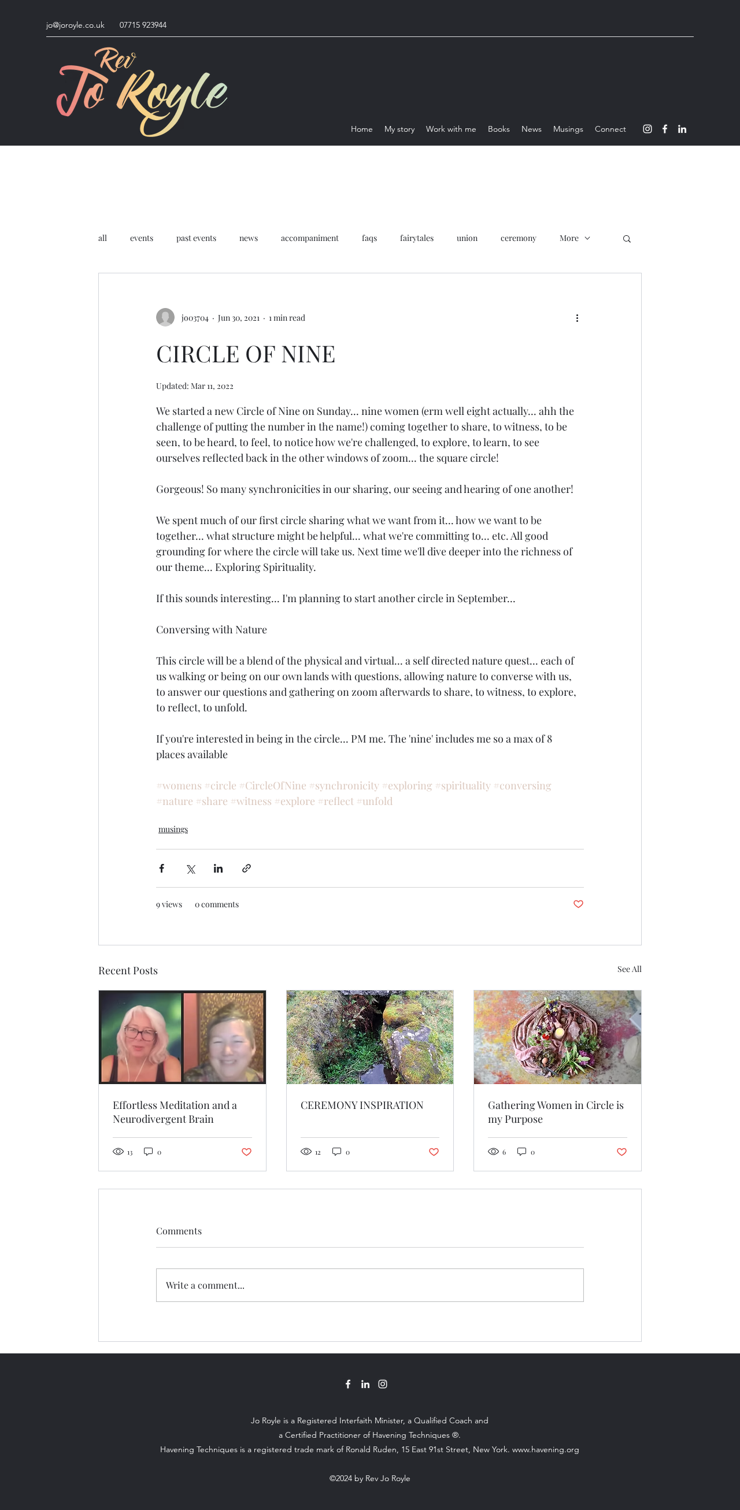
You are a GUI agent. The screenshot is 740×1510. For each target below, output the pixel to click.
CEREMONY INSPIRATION (362, 1105)
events (141, 237)
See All (629, 968)
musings (173, 828)
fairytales (417, 237)
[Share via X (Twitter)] (189, 868)
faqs (369, 237)
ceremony (518, 237)
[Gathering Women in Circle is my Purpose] (557, 1037)
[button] (626, 238)
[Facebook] (665, 129)
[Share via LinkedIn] (218, 868)
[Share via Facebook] (161, 868)
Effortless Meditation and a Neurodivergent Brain (175, 1112)
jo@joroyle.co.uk (75, 25)
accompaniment (310, 237)
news (248, 237)
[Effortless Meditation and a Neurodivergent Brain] (182, 1037)
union (467, 237)
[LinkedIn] (682, 129)
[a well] (370, 1037)
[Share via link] (246, 868)
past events (196, 237)
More (569, 237)
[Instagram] (647, 129)
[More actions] (577, 317)
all (102, 237)
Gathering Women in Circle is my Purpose (556, 1112)
